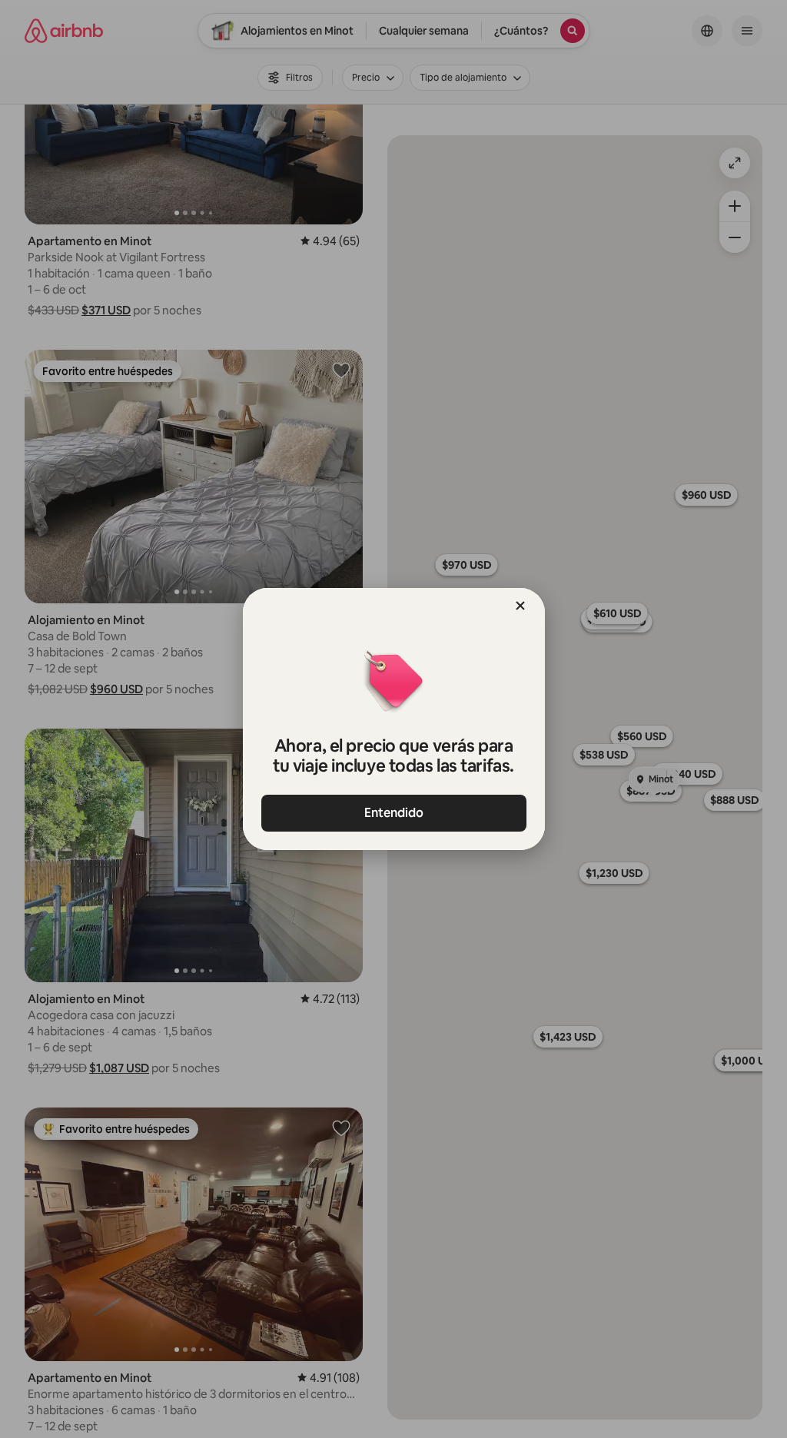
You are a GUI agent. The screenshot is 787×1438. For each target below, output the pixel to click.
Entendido (393, 813)
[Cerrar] (520, 605)
